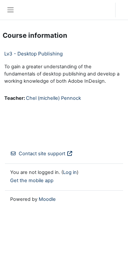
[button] (104, 10)
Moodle (47, 199)
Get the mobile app (31, 180)
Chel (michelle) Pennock (53, 98)
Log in (123, 9)
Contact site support (42, 154)
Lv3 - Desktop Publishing (33, 54)
